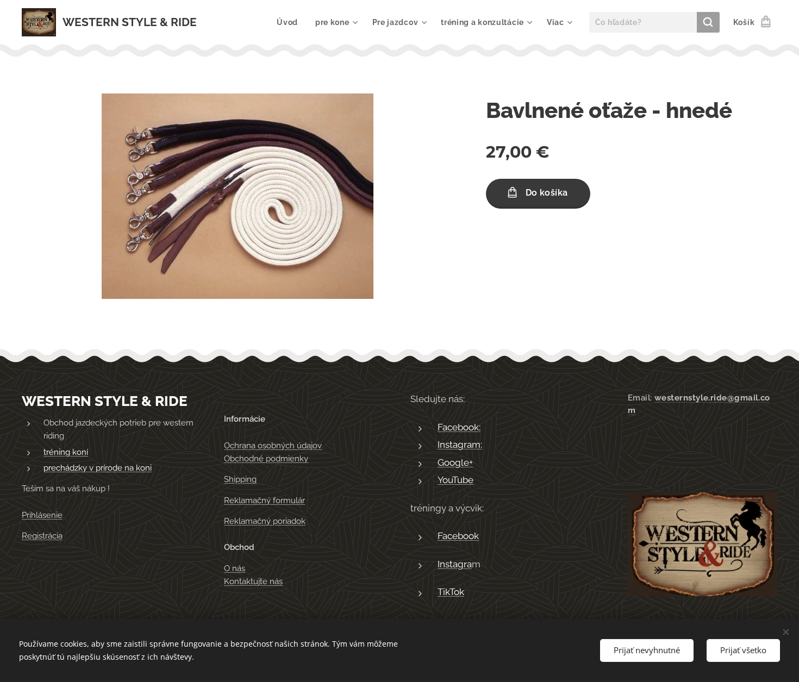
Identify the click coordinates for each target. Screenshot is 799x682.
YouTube (455, 479)
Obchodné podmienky (266, 459)
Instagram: (460, 444)
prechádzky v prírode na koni (97, 468)
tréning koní (65, 452)
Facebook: (459, 427)
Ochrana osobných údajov (273, 446)
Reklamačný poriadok (264, 521)
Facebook (458, 535)
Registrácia (42, 536)
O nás (234, 568)
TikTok (451, 591)
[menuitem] (290, 22)
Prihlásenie (42, 515)
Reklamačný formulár (264, 500)
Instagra (455, 564)
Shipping (240, 479)
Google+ (455, 462)
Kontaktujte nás (253, 581)
